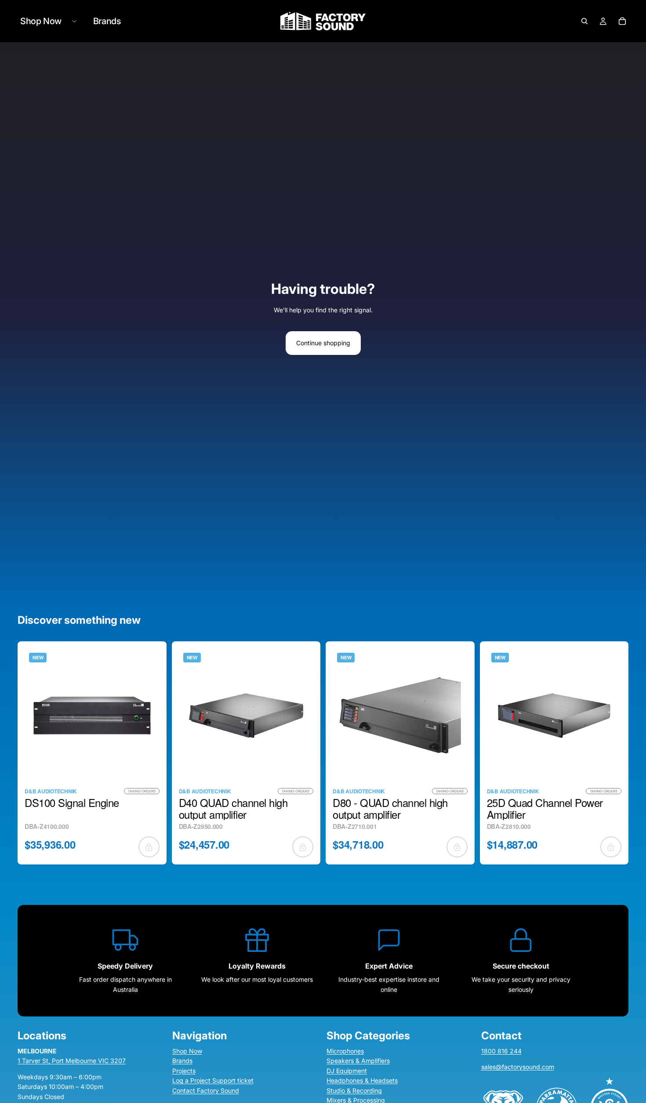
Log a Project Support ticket (213, 1080)
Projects (184, 1070)
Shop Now (187, 1051)
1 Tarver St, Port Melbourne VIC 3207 (72, 1061)
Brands (182, 1061)
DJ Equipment (347, 1070)
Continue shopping (323, 343)
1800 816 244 (501, 1051)
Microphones (345, 1051)
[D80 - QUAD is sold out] (457, 846)
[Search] (584, 21)
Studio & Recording (354, 1090)
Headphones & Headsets (362, 1080)
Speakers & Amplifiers (358, 1061)
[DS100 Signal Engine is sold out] (149, 846)
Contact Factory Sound (205, 1090)
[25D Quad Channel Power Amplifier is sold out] (610, 846)
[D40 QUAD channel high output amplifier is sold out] (302, 846)
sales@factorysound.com (517, 1067)
